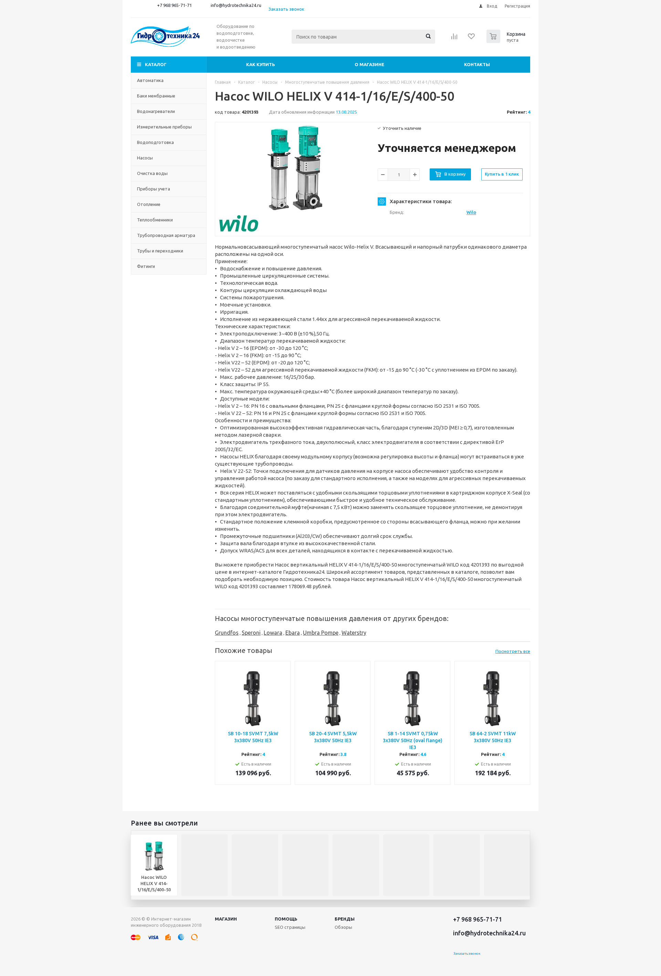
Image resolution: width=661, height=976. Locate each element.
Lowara (273, 633)
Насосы (145, 157)
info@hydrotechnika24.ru (236, 5)
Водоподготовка (155, 142)
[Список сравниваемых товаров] (454, 38)
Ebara (292, 633)
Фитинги (146, 266)
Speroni (251, 633)
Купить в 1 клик (502, 174)
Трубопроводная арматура (166, 235)
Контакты (477, 64)
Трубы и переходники (160, 250)
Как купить (260, 64)
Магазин (226, 918)
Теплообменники (155, 219)
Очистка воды (152, 173)
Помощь (286, 918)
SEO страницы (290, 927)
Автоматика (150, 80)
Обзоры (343, 927)
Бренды (345, 918)
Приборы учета (153, 188)
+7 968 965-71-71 (174, 5)
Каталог (156, 64)
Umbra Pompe (320, 633)
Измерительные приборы (164, 126)
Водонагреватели (156, 111)
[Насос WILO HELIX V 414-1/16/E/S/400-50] (294, 168)
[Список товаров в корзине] (507, 41)
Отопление (148, 204)
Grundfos (227, 633)
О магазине (369, 64)
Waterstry (354, 633)
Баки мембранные (156, 95)
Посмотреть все (512, 651)
